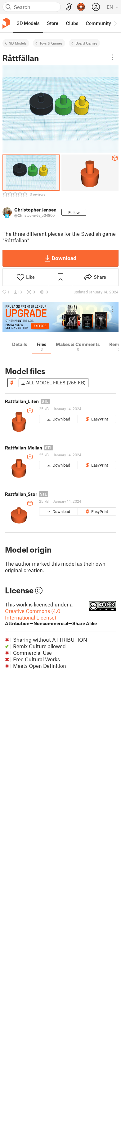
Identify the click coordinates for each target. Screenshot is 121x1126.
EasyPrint (99, 418)
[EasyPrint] (69, 7)
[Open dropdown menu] (112, 57)
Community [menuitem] (98, 23)
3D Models (18, 43)
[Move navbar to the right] (115, 23)
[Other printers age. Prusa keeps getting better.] (60, 317)
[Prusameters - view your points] (81, 7)
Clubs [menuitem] (72, 23)
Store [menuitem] (52, 23)
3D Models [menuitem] (28, 23)
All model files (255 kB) (55, 382)
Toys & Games (51, 43)
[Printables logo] (6, 23)
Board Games (86, 43)
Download (64, 258)
